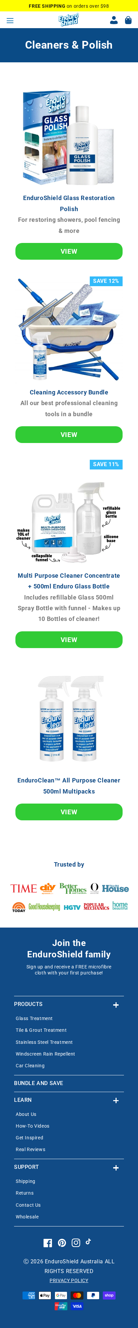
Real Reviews (30, 1149)
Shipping (26, 1181)
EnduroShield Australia (74, 1261)
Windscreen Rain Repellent (45, 1054)
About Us (26, 1114)
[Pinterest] (62, 1248)
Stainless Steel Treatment (44, 1042)
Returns (24, 1193)
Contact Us (28, 1205)
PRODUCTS (28, 1004)
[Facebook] (48, 1248)
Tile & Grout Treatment (41, 1030)
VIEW (69, 251)
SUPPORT (26, 1167)
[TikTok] (90, 1248)
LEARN (23, 1100)
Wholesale (27, 1216)
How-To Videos (33, 1126)
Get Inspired (29, 1137)
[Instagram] (76, 1248)
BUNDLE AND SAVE (38, 1083)
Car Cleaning (30, 1065)
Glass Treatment (34, 1018)
